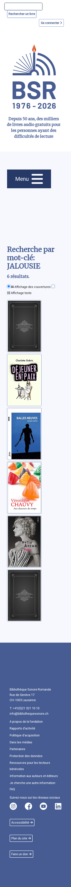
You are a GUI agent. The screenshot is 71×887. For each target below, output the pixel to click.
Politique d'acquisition (25, 735)
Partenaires (17, 749)
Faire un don (19, 854)
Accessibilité (20, 822)
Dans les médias (21, 742)
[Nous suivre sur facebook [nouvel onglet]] (28, 806)
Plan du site (19, 838)
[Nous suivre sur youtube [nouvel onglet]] (43, 806)
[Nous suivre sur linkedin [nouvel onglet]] (58, 806)
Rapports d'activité (22, 728)
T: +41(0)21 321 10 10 (24, 708)
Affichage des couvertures (32, 287)
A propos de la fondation (26, 721)
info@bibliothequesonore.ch (29, 713)
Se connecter (50, 23)
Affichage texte (21, 293)
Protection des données (26, 756)
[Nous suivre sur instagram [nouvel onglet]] (13, 806)
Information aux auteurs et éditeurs (34, 776)
